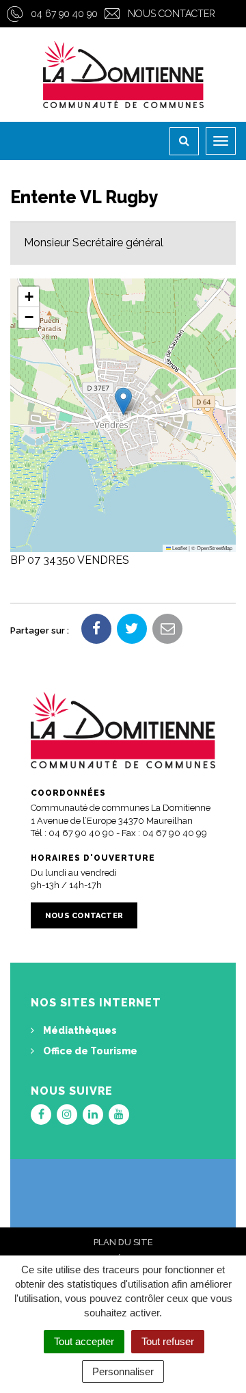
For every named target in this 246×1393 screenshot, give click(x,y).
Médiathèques (79, 1030)
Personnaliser (123, 1371)
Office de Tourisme (89, 1050)
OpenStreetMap (214, 547)
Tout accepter (84, 1341)
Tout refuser (167, 1341)
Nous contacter (171, 13)
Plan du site (123, 1242)
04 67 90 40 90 (64, 13)
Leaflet (179, 547)
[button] (123, 401)
